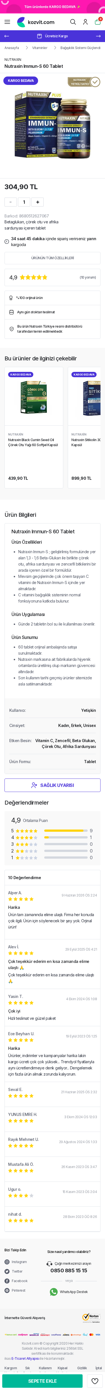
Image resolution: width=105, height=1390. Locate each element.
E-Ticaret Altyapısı (25, 1358)
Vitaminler (39, 48)
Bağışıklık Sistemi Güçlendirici (82, 48)
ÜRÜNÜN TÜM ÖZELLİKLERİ (52, 258)
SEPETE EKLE (42, 1381)
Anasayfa (11, 48)
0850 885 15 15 (68, 1270)
